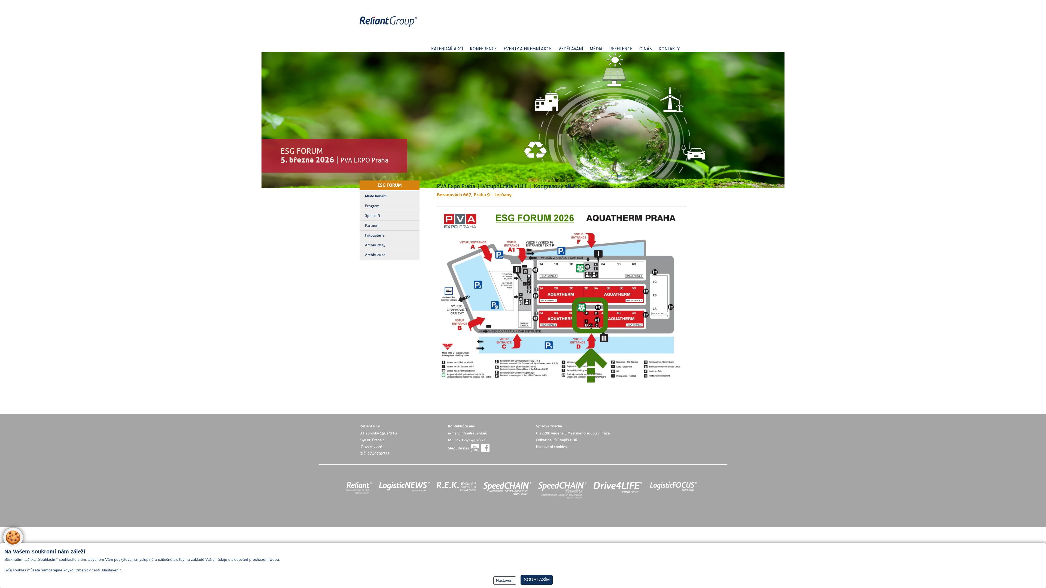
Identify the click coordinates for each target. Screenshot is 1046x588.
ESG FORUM (390, 185)
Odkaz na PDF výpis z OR (556, 439)
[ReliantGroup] (389, 27)
